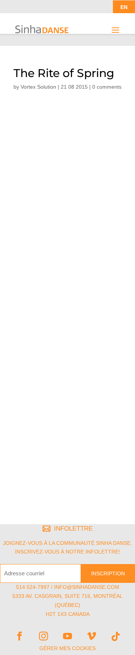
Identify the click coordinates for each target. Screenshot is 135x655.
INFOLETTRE (73, 528)
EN (124, 7)
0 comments (107, 87)
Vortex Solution (38, 87)
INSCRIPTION (108, 573)
